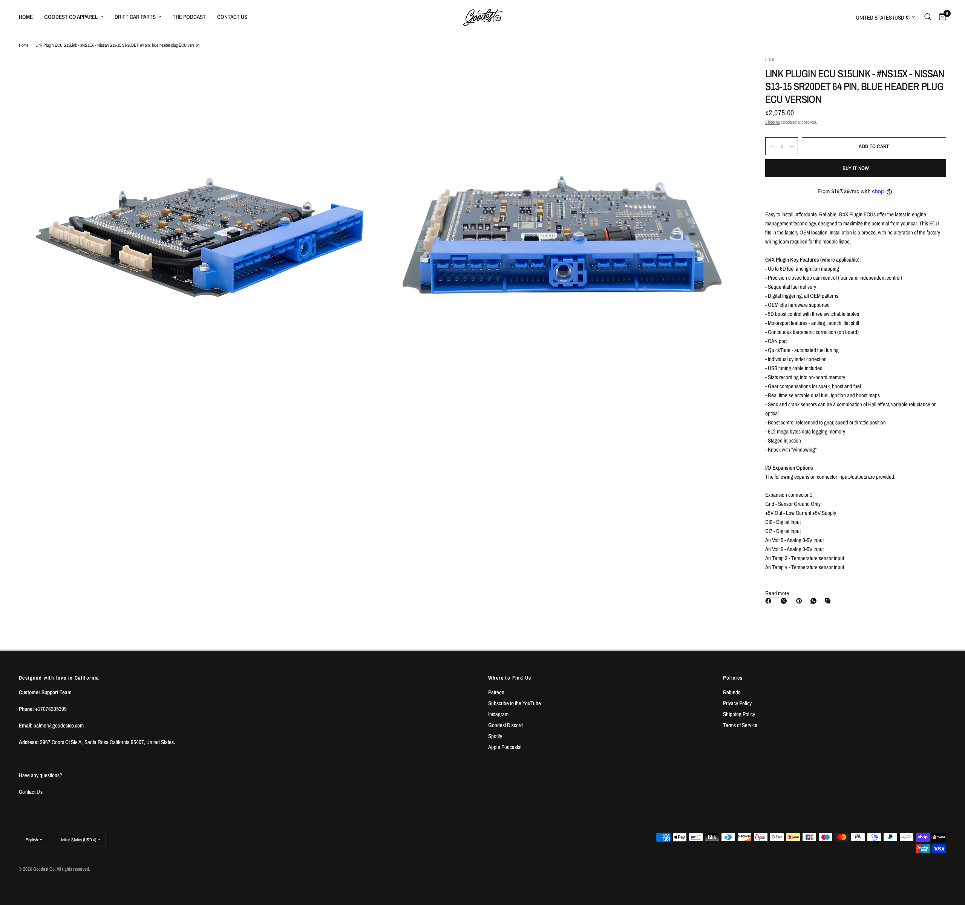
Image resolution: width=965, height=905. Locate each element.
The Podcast (189, 17)
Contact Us (232, 17)
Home (26, 17)
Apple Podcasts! (504, 747)
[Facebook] (769, 600)
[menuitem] (28, 17)
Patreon (496, 692)
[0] (940, 17)
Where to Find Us (509, 677)
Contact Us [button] (31, 792)
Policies (733, 677)
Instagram (498, 714)
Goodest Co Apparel (71, 17)
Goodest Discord (505, 725)
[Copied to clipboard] (829, 600)
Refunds (731, 692)
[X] (785, 600)
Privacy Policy (737, 703)
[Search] (928, 17)
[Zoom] (364, 72)
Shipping (772, 122)
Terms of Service (740, 725)
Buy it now (855, 168)
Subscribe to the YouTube (514, 703)
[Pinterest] (800, 600)
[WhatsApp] (814, 600)
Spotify (495, 736)
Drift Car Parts (135, 17)
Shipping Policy (739, 714)
